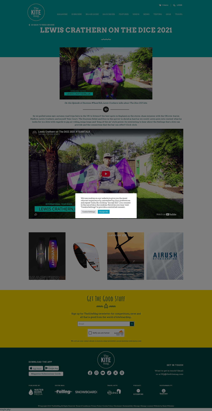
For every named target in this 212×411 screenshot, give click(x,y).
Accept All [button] (103, 212)
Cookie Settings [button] (88, 212)
